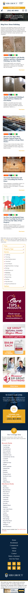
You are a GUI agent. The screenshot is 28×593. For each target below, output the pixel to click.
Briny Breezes (6, 491)
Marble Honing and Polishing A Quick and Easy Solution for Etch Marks (14, 98)
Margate (5, 464)
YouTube (9, 568)
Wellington (5, 524)
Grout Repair (8, 263)
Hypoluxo (5, 507)
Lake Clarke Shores (7, 509)
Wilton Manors (6, 482)
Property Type (8, 249)
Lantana (5, 513)
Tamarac (5, 480)
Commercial (14, 545)
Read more (21, 70)
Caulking (7, 254)
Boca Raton (6, 487)
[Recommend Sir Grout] (14, 372)
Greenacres (5, 499)
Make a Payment (14, 556)
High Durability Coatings (12, 266)
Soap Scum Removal (10, 283)
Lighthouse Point (7, 462)
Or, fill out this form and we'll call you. (14, 421)
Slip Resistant (8, 281)
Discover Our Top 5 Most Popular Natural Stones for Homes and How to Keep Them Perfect (14, 139)
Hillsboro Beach (7, 453)
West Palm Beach (7, 526)
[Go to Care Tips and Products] (14, 306)
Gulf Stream (6, 501)
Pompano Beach (7, 474)
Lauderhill (5, 458)
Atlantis (5, 486)
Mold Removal (9, 270)
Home (14, 540)
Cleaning (7, 257)
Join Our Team (14, 559)
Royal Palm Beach (7, 520)
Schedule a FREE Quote (14, 7)
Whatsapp (13, 55)
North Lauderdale (7, 466)
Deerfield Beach (7, 449)
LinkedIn (14, 568)
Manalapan (5, 515)
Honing (7, 268)
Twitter (11, 55)
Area (5, 246)
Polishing (7, 272)
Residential (14, 543)
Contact (14, 553)
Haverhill (5, 503)
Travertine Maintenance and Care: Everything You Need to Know (13, 179)
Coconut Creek (6, 445)
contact (5, 240)
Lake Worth (6, 511)
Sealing (7, 279)
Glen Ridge (5, 497)
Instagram (9, 563)
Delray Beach (6, 495)
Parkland (5, 470)
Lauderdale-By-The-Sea (8, 456)
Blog (4, 239)
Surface (6, 286)
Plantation (5, 472)
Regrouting (8, 277)
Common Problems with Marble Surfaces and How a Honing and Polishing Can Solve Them (14, 59)
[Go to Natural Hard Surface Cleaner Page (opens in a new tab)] (14, 339)
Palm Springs (6, 518)
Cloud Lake (6, 493)
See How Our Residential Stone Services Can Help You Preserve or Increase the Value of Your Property (14, 219)
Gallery (14, 548)
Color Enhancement (10, 259)
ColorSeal (7, 261)
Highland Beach (7, 505)
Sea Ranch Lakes (7, 476)
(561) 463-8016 (13, 11)
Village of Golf (6, 522)
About (14, 551)
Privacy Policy (17, 583)
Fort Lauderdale (7, 451)
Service (6, 252)
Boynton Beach (6, 489)
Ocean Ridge (6, 516)
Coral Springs (6, 447)
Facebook (9, 55)
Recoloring (8, 274)
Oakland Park (6, 468)
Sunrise (4, 478)
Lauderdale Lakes (7, 454)
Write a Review (2, 10)
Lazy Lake (5, 460)
